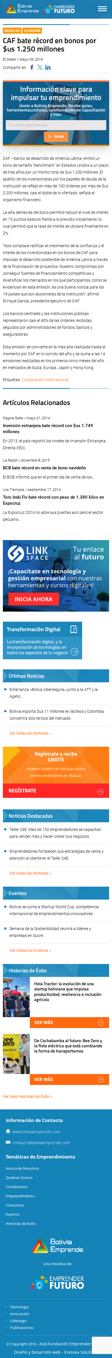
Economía (32, 30)
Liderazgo (18, 1320)
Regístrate (22, 790)
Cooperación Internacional (45, 379)
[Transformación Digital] (42, 640)
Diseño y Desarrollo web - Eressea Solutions (56, 1352)
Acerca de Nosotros (22, 1168)
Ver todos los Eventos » (30, 950)
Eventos (13, 1214)
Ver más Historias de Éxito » (27, 1096)
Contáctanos (17, 1186)
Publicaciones (21, 1327)
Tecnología (19, 1306)
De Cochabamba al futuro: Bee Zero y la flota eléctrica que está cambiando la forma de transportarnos (68, 1045)
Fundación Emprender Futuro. (77, 1344)
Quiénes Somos (19, 1177)
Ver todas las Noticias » (30, 733)
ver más (43, 1022)
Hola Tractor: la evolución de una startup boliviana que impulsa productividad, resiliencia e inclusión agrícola (67, 991)
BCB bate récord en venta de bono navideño (44, 467)
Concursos (15, 1205)
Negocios (12, 30)
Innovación (19, 1313)
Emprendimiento (20, 1195)
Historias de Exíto (21, 1223)
